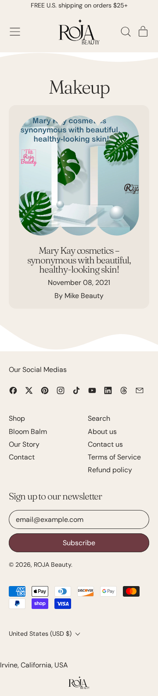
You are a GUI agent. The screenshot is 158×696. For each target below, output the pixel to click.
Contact (22, 457)
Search (99, 418)
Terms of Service (114, 457)
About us (102, 431)
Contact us (105, 444)
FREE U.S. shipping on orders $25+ (79, 5)
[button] (125, 32)
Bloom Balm (28, 431)
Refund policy (110, 469)
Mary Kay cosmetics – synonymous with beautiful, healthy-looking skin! (78, 259)
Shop (17, 418)
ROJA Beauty (52, 564)
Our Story (24, 444)
